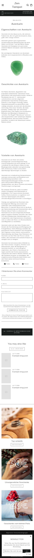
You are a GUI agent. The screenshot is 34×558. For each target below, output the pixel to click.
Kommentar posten (17, 310)
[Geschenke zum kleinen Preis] (17, 505)
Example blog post (20, 356)
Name (3, 275)
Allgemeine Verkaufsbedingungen (17, 532)
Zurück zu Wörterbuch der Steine (18, 332)
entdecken (17, 486)
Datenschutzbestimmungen (13, 318)
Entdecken (17, 444)
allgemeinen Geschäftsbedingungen (21, 316)
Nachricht (6, 291)
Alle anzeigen (17, 348)
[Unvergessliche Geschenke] (17, 464)
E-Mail (4, 283)
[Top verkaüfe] (17, 423)
